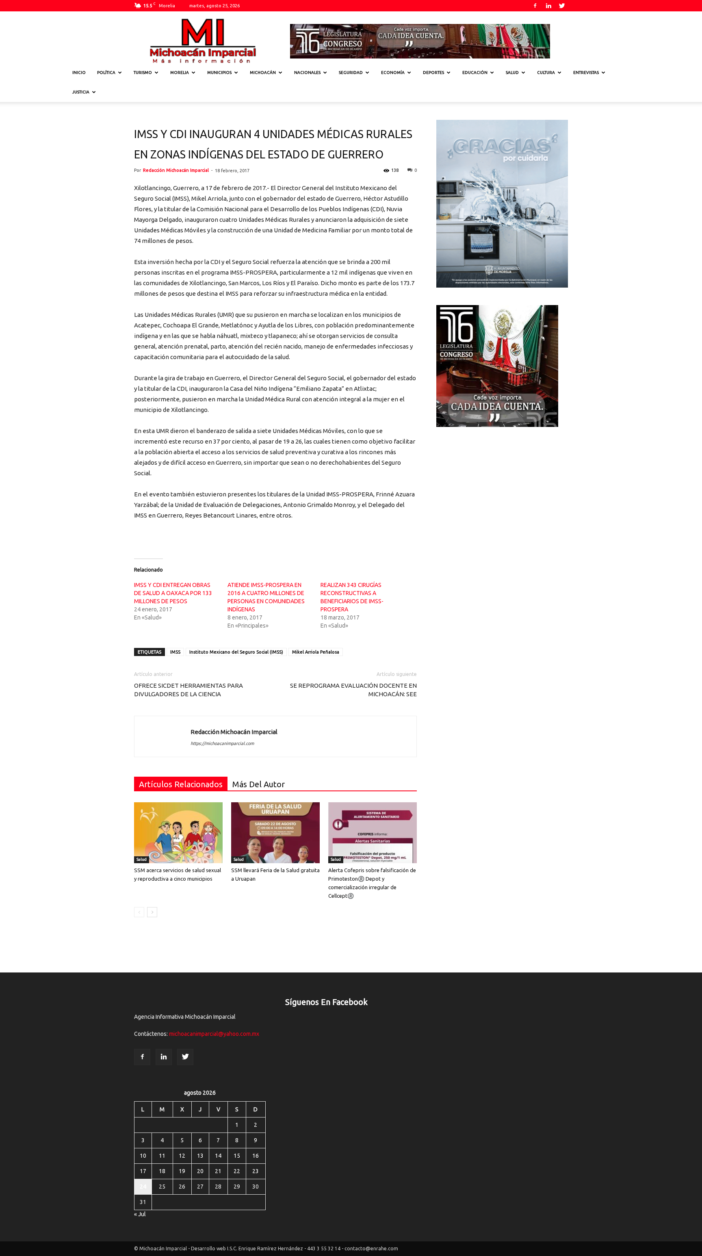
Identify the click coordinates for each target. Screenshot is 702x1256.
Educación (475, 72)
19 (182, 1171)
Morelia (179, 72)
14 (218, 1155)
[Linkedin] (548, 5)
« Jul (140, 1214)
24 (143, 1186)
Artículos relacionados (181, 784)
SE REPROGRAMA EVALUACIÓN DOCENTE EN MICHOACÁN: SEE (353, 689)
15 (237, 1155)
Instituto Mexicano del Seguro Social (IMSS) (236, 652)
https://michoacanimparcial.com (222, 743)
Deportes (433, 72)
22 (237, 1171)
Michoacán (263, 72)
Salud (512, 72)
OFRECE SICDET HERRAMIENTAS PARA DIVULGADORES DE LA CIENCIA (188, 689)
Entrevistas (586, 72)
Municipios (219, 72)
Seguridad (351, 72)
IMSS (175, 652)
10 (143, 1155)
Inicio (79, 72)
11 (162, 1155)
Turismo (143, 72)
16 (255, 1155)
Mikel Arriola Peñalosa (315, 652)
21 (218, 1171)
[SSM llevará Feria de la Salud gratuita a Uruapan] (275, 832)
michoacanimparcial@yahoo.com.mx (214, 1034)
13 (200, 1155)
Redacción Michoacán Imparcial (176, 170)
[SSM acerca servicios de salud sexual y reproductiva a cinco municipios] (178, 832)
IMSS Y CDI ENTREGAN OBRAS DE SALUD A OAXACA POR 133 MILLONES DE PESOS (173, 593)
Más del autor (258, 784)
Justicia (80, 92)
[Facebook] (535, 5)
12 (182, 1155)
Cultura (546, 72)
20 (200, 1171)
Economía (393, 72)
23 (255, 1171)
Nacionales (307, 72)
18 (162, 1171)
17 (143, 1171)
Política (106, 72)
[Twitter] (562, 5)
